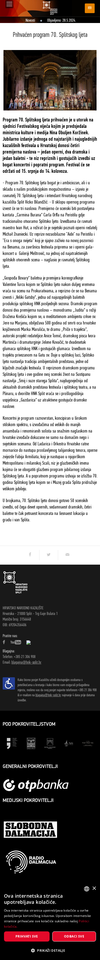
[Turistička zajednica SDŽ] (88, 743)
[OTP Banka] (39, 785)
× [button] (94, 888)
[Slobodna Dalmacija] (31, 830)
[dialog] (50, 921)
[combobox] (86, 889)
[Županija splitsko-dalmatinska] (50, 743)
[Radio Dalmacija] (31, 862)
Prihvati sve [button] (26, 936)
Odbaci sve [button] (74, 936)
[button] (50, 950)
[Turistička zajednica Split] (69, 743)
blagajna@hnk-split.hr (26, 662)
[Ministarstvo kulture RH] (12, 743)
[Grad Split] (31, 743)
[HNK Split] (50, 7)
